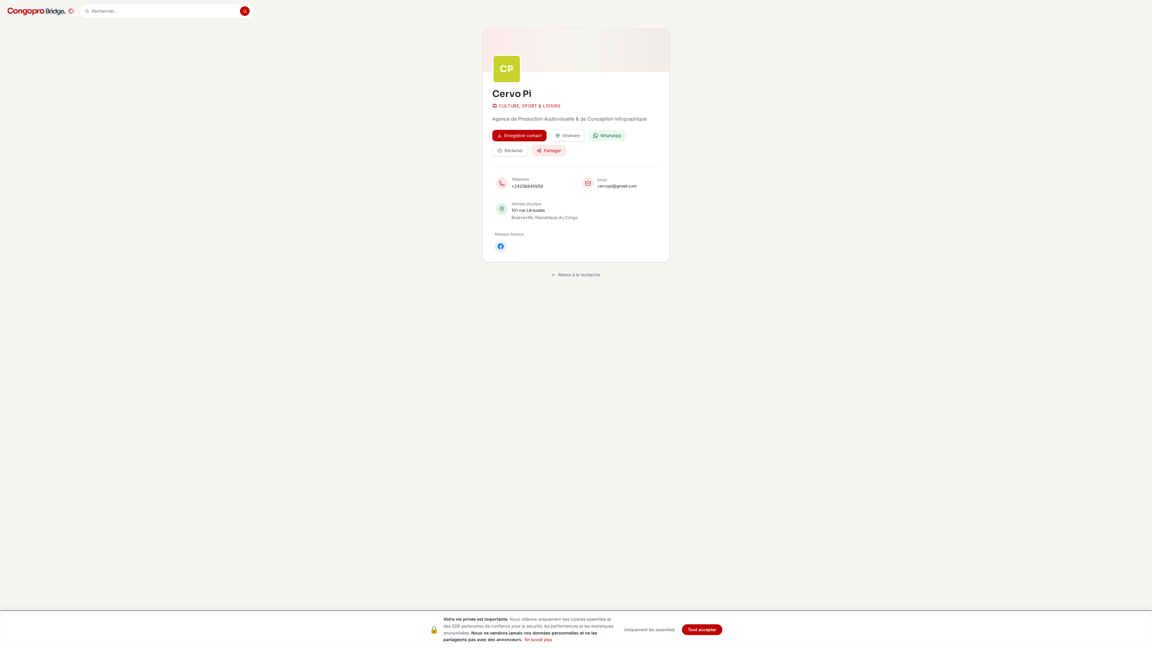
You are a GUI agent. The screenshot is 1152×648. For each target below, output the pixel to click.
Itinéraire (571, 135)
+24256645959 (527, 186)
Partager (552, 150)
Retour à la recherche (579, 274)
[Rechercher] (245, 11)
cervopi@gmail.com (617, 185)
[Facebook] (501, 246)
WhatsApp (610, 135)
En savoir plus (538, 639)
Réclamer (514, 150)
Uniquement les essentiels (649, 629)
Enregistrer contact (523, 135)
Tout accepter (702, 629)
